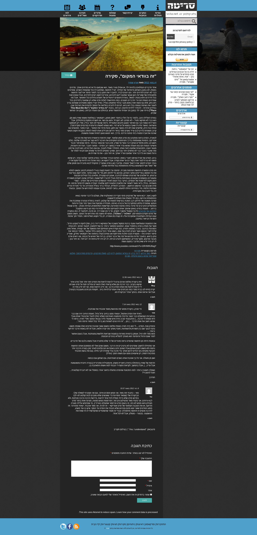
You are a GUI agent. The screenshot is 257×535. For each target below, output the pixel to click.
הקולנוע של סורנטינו (147, 211)
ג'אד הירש (145, 253)
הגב (153, 297)
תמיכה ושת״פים (82, 14)
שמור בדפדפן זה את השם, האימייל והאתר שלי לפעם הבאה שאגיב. (120, 495)
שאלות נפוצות (112, 14)
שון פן (127, 256)
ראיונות (140, 524)
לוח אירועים (67, 14)
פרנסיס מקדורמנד (84, 253)
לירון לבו (111, 253)
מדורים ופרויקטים (97, 14)
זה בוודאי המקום (123, 253)
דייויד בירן (135, 253)
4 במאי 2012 (150, 82)
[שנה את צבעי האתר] (68, 75)
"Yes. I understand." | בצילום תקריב (130, 429)
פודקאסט (150, 524)
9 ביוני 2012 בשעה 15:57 (129, 388)
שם (150, 481)
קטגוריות (181, 126)
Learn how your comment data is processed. (118, 512)
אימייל (148, 486)
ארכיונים (181, 113)
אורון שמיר (133, 82)
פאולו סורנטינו (100, 253)
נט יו (107, 528)
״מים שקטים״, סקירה (184, 80)
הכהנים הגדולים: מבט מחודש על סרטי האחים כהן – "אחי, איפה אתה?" (181, 74)
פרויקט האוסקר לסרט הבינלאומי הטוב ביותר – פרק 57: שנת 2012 (181, 102)
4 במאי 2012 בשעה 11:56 (132, 277)
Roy (153, 286)
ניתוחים (131, 524)
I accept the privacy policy (180, 42)
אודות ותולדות (158, 14)
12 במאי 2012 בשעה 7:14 (132, 304)
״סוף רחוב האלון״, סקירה (182, 97)
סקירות (137, 251)
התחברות (161, 524)
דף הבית (96, 524)
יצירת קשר (127, 13)
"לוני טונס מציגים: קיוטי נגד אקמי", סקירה (182, 93)
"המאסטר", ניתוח (180, 69)
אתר (150, 490)
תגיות (115, 524)
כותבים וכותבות (142, 14)
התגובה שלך (145, 458)
